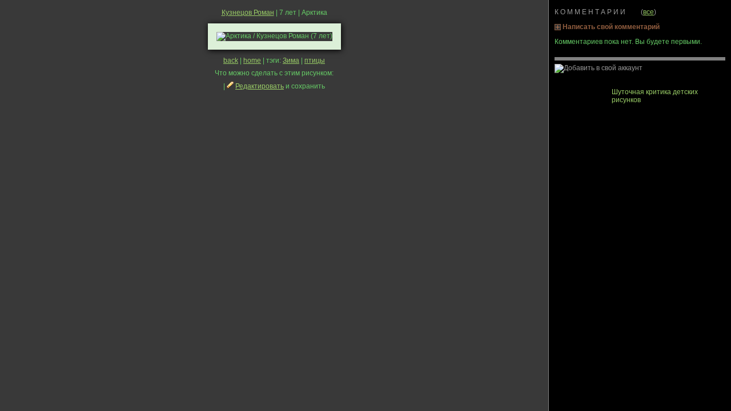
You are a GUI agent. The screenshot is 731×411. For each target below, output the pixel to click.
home (252, 61)
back (230, 61)
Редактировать (259, 86)
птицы (314, 61)
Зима (291, 61)
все (648, 12)
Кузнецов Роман (248, 13)
